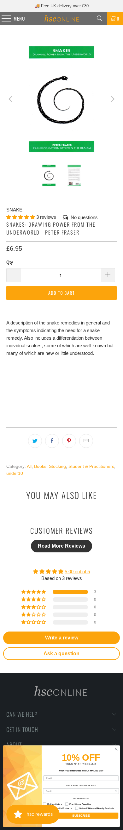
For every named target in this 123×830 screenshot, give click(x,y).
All (29, 466)
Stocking (57, 466)
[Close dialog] (116, 749)
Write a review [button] (61, 637)
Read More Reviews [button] (61, 546)
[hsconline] (61, 18)
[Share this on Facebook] (52, 441)
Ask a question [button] (61, 653)
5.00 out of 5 (77, 571)
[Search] (100, 18)
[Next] (112, 99)
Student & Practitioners (91, 466)
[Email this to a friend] (86, 441)
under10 (14, 473)
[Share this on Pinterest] (69, 441)
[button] (20, 217)
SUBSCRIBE (81, 815)
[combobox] (80, 791)
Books (40, 466)
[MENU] (3, 18)
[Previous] (11, 99)
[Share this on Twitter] (35, 441)
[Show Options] (116, 791)
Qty (9, 262)
